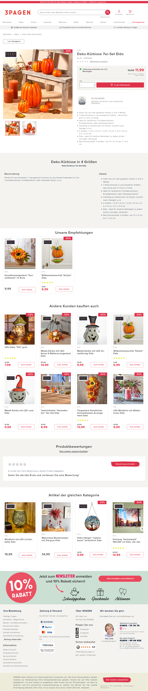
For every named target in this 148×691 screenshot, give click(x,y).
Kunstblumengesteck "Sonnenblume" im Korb (19, 276)
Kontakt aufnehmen (11, 632)
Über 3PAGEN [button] (84, 611)
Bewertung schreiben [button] (125, 464)
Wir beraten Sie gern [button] (112, 611)
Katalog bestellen (10, 629)
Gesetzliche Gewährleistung (15, 666)
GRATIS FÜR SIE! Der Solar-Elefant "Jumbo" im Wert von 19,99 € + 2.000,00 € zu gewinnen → (74, 2)
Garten (103, 22)
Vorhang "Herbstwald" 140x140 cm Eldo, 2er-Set (126, 540)
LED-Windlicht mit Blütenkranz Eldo (127, 411)
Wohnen (89, 22)
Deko (21, 22)
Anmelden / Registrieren (13, 619)
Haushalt (47, 22)
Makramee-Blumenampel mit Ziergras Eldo (55, 539)
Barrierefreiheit (9, 656)
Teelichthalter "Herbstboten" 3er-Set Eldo (54, 411)
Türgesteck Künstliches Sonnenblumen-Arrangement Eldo (90, 413)
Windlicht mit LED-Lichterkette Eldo (19, 540)
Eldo (79, 50)
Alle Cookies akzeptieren (117, 680)
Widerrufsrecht (9, 650)
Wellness (62, 22)
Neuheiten (7, 22)
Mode (76, 22)
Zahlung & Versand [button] (51, 611)
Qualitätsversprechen (12, 663)
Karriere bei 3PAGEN (85, 619)
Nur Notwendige (116, 686)
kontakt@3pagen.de (125, 616)
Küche (33, 22)
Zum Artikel (27, 290)
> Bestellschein (104, 17)
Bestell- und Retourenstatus (15, 623)
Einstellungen (128, 686)
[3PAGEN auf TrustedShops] (86, 647)
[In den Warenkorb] (120, 81)
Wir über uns (81, 616)
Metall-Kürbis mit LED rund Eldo (19, 411)
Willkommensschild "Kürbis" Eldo (56, 276)
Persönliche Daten (11, 626)
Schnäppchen (138, 22)
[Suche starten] (107, 12)
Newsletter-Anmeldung (13, 636)
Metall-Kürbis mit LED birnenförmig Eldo (91, 352)
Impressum (104, 686)
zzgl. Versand (139, 75)
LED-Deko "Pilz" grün (16, 347)
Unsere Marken (9, 659)
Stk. (81, 81)
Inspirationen (119, 22)
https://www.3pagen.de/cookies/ (52, 688)
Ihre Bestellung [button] (12, 611)
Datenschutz (104, 688)
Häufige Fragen (10, 616)
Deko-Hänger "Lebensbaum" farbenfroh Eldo (89, 539)
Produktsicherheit (11, 653)
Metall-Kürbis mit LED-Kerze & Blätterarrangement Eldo (56, 353)
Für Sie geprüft (98, 98)
